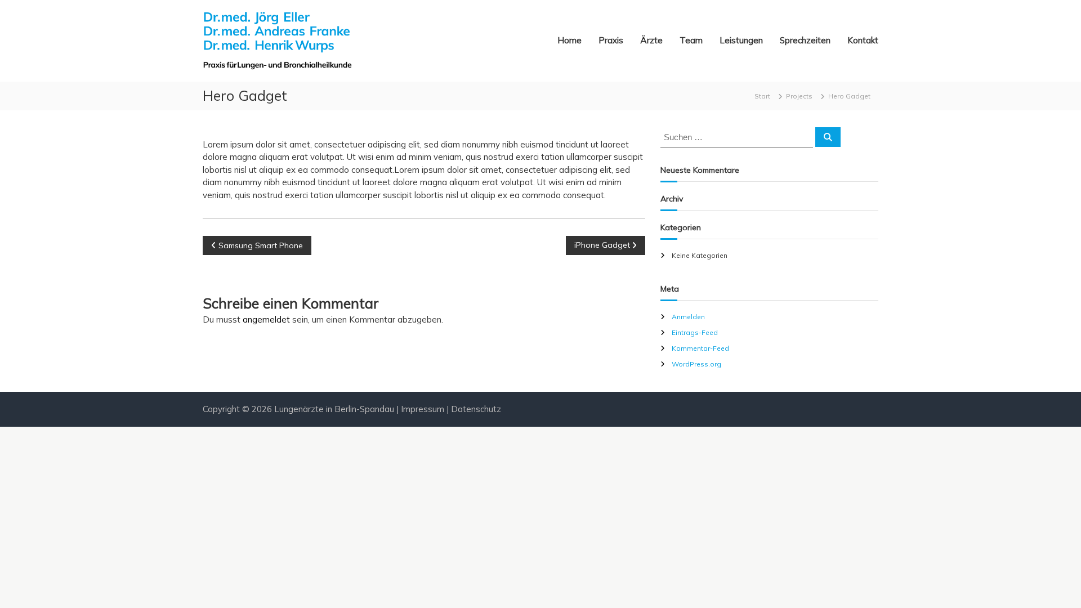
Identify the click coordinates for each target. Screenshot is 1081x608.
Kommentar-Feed (700, 348)
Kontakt (862, 40)
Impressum (422, 409)
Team (691, 40)
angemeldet (266, 319)
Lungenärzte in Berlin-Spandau (334, 409)
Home (569, 40)
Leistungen (741, 40)
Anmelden (688, 316)
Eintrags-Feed (695, 332)
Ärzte (651, 40)
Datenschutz (476, 409)
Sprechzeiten (805, 40)
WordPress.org (696, 364)
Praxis (610, 40)
